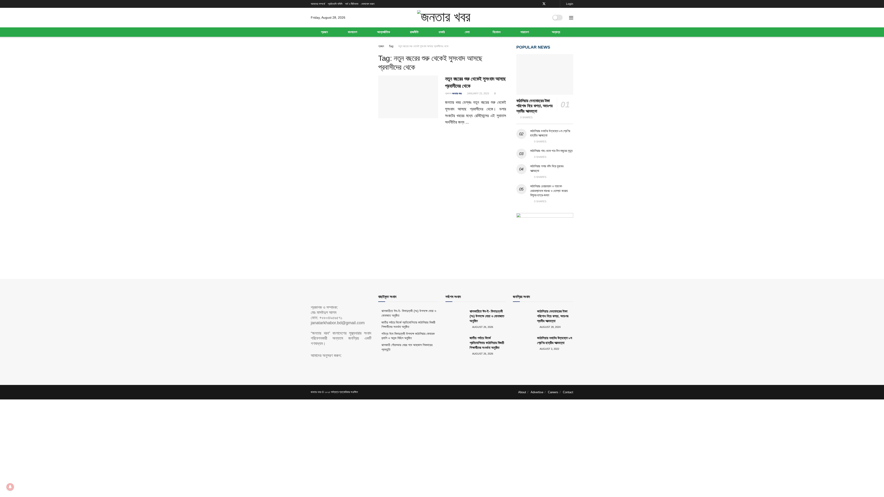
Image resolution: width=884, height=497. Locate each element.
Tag (391, 46)
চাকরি (442, 32)
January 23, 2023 (477, 93)
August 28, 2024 (550, 327)
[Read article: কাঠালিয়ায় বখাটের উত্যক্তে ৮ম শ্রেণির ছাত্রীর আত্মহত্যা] (523, 342)
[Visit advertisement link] (544, 236)
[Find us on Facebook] (538, 4)
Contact (568, 392)
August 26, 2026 (482, 327)
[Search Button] (544, 17)
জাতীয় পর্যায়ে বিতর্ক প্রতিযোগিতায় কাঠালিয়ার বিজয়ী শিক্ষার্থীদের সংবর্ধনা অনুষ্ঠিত (487, 343)
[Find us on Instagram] (556, 4)
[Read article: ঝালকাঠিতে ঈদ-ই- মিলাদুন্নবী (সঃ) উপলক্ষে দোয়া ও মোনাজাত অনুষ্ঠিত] (455, 316)
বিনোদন (496, 32)
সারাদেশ (525, 32)
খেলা (467, 32)
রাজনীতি (414, 32)
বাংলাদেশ (352, 32)
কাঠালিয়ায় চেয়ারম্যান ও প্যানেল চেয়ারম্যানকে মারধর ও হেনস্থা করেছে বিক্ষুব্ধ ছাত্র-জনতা (549, 190)
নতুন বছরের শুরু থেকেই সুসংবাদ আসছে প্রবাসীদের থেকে (423, 46)
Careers (553, 392)
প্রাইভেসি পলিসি (335, 4)
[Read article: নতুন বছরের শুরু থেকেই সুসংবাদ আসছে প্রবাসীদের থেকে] (408, 96)
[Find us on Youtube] (550, 4)
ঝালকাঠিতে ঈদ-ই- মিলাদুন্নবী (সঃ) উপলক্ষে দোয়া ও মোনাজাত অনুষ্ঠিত (487, 316)
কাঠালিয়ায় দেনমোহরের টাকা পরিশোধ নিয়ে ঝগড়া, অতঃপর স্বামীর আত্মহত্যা (534, 105)
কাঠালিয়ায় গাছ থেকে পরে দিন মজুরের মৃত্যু (551, 151)
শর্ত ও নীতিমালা (351, 4)
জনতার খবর (457, 93)
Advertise (537, 392)
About (522, 392)
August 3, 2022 (549, 348)
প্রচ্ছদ (324, 32)
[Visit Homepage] (443, 17)
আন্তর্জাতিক (383, 32)
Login (569, 4)
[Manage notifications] (10, 487)
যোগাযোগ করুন (367, 4)
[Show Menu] (571, 17)
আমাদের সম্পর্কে (318, 4)
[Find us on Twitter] (544, 4)
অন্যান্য (556, 32)
